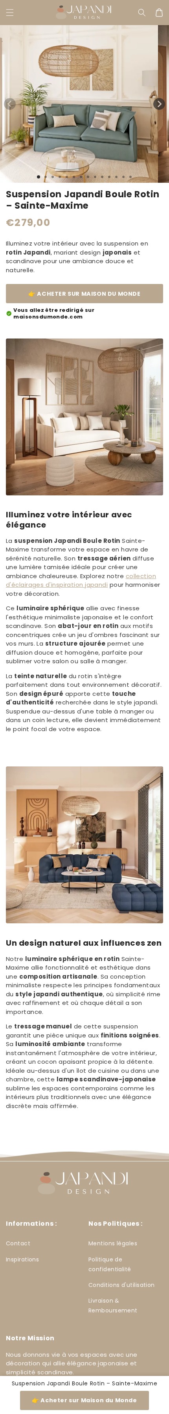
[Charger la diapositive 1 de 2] (45, 176)
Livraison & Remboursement (113, 1305)
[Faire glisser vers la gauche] (10, 104)
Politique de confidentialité (109, 1264)
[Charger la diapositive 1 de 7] (80, 176)
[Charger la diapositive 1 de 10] (102, 176)
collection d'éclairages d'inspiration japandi (81, 580)
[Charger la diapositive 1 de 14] (130, 176)
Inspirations (22, 1259)
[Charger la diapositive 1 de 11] (109, 176)
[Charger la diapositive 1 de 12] (116, 176)
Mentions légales (112, 1243)
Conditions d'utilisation (121, 1285)
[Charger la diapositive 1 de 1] (38, 176)
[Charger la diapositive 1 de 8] (88, 176)
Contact (18, 1243)
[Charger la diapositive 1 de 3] (52, 176)
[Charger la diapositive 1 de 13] (123, 176)
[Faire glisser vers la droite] (159, 104)
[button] (9, 12)
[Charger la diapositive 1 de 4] (59, 176)
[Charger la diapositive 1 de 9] (95, 176)
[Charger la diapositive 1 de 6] (73, 176)
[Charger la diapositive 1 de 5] (66, 176)
